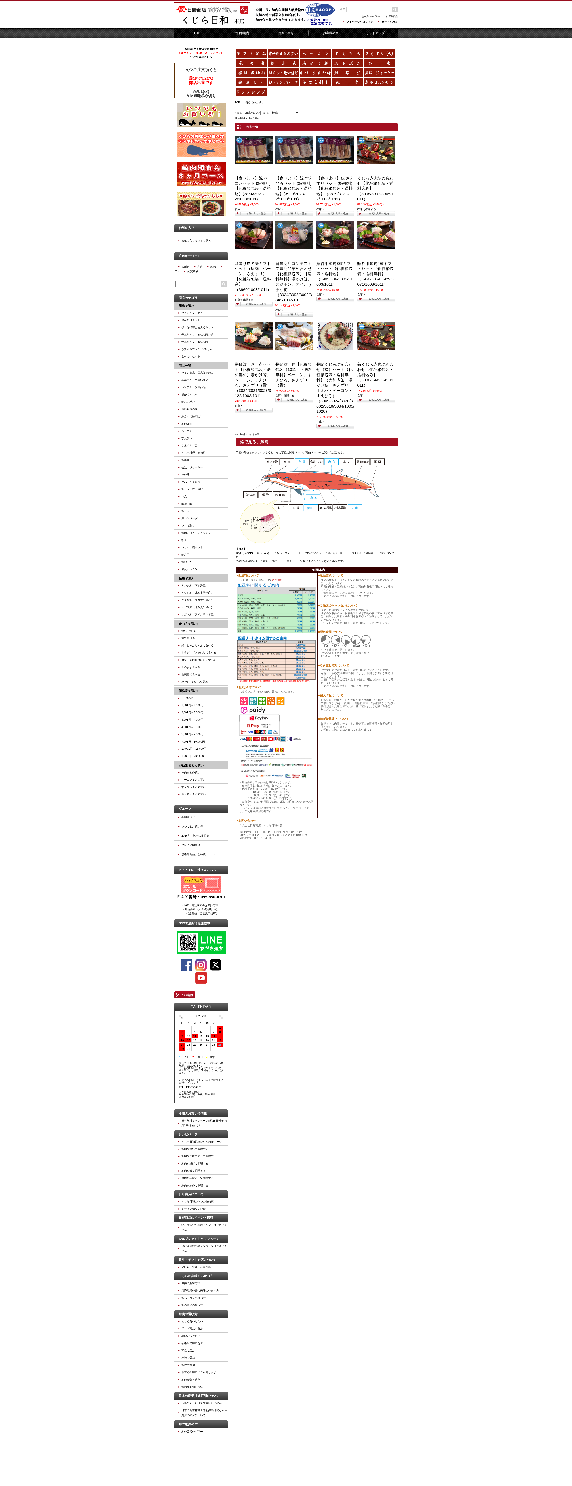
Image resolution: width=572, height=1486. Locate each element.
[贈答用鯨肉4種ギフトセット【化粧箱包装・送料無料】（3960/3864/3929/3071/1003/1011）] (376, 247)
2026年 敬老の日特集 (195, 835)
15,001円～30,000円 (193, 756)
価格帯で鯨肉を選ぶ (193, 1343)
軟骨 (184, 540)
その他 (185, 474)
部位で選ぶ (188, 1350)
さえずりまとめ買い (193, 794)
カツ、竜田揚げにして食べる (198, 659)
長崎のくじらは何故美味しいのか (201, 1403)
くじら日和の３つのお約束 (197, 1201)
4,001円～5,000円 (192, 727)
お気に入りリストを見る (196, 240)
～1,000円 (187, 697)
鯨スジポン (188, 401)
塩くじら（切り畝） (364, 553)
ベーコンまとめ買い (193, 779)
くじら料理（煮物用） (194, 452)
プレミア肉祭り (190, 845)
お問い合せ (286, 33)
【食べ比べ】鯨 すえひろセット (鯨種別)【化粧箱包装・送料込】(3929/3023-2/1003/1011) (294, 188)
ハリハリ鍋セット (192, 547)
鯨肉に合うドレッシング (196, 532)
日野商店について (191, 1194)
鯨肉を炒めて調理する (194, 1185)
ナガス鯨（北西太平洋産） (197, 607)
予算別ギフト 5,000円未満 (197, 334)
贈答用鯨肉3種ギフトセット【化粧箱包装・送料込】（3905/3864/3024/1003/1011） (334, 274)
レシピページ (188, 1134)
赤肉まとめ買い (190, 772)
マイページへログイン (359, 21)
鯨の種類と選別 (190, 1379)
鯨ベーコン (283, 553)
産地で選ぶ (188, 1357)
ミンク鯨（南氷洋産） (194, 585)
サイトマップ (375, 33)
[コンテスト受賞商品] (294, 247)
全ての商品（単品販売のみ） (198, 372)
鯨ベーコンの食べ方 (193, 1298)
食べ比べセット (190, 356)
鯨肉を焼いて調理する (194, 1149)
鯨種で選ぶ (188, 1365)
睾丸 (289, 561)
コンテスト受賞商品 (193, 387)
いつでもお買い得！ (193, 826)
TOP (196, 33)
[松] (335, 348)
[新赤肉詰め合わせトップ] (376, 348)
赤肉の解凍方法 (190, 1283)
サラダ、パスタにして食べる (198, 652)
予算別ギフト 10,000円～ (196, 349)
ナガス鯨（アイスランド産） (198, 614)
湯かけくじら (336, 553)
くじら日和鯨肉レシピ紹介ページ (201, 1141)
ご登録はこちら (202, 57)
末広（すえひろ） (309, 553)
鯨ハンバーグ (189, 518)
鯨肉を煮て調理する (193, 1170)
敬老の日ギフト (190, 320)
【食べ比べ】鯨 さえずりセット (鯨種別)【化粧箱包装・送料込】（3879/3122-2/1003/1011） (335, 188)
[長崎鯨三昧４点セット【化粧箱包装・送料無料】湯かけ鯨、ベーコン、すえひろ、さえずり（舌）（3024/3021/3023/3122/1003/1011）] (254, 348)
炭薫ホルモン (189, 569)
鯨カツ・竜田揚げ (192, 489)
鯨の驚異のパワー (191, 1424)
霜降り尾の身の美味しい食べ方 (200, 1290)
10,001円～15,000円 (193, 748)
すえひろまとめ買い (193, 787)
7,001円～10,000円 (193, 741)
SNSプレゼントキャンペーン (199, 1239)
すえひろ (186, 438)
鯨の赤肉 (186, 423)
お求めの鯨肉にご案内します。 (200, 1372)
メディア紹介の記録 (193, 1208)
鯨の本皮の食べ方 (192, 1305)
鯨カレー (186, 511)
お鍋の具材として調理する (197, 1178)
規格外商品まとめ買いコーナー (200, 854)
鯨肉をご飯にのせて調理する (198, 1156)
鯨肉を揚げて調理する (194, 1163)
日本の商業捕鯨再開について (199, 1396)
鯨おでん (186, 561)
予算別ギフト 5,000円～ (195, 341)
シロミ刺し (188, 525)
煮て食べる (188, 638)
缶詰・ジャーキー (192, 467)
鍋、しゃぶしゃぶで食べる (197, 645)
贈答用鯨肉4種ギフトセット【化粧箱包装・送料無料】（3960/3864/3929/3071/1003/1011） (375, 274)
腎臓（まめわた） (311, 561)
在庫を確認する (366, 209)
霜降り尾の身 (189, 409)
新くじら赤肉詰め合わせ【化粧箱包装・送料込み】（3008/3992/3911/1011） (375, 375)
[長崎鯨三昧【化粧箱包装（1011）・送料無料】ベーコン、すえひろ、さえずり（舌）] (294, 348)
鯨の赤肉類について (193, 1386)
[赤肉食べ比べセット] (376, 161)
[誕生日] (335, 247)
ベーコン (186, 431)
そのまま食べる (190, 667)
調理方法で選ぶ (190, 1335)
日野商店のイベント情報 (196, 1217)
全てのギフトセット (193, 312)
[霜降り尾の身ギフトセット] (254, 247)
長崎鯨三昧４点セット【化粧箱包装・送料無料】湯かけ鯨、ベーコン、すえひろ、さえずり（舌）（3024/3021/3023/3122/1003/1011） (253, 380)
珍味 (377, 16)
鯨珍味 (185, 460)
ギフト (384, 16)
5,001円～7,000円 (192, 734)
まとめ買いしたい (192, 1321)
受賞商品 (393, 16)
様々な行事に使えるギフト (197, 327)
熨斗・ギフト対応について (197, 1260)
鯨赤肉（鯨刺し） (192, 416)
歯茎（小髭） (271, 561)
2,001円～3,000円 (192, 712)
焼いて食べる (189, 630)
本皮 (184, 496)
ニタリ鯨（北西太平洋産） (197, 600)
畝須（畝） (188, 503)
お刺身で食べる (190, 674)
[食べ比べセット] (254, 161)
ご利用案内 (241, 33)
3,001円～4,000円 (192, 719)
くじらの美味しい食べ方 (196, 1276)
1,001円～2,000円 (192, 705)
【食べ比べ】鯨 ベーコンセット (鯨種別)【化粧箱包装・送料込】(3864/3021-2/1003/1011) (253, 188)
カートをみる (390, 21)
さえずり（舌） (190, 445)
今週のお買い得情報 (193, 1113)
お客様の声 (331, 33)
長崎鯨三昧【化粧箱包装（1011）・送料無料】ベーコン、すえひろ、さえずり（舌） (293, 375)
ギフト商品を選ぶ (192, 1328)
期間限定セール (190, 817)
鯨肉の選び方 (188, 1314)
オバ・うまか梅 (190, 481)
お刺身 (365, 16)
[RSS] (184, 996)
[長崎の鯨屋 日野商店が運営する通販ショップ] (212, 25)
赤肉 (372, 16)
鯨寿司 (185, 554)
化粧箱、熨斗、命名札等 (196, 1267)
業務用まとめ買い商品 (194, 380)
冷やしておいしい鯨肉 (194, 681)
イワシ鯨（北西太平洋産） (197, 592)
